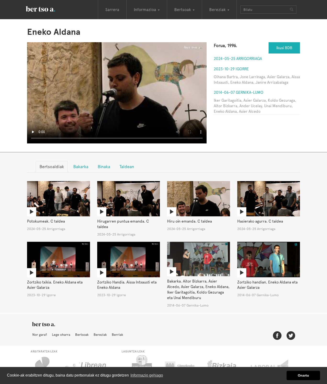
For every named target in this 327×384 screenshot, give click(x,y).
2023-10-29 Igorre (231, 69)
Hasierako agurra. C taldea (260, 221)
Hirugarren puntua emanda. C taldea (123, 224)
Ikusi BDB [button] (284, 48)
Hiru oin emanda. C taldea (189, 221)
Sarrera (112, 9)
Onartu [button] (303, 375)
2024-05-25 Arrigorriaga (238, 58)
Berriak (117, 335)
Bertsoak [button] (183, 9)
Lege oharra (61, 335)
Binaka (104, 166)
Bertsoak (82, 335)
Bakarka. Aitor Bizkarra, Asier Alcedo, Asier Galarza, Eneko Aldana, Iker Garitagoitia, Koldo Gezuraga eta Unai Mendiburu (198, 289)
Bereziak (100, 335)
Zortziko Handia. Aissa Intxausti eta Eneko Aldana (127, 285)
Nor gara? (39, 335)
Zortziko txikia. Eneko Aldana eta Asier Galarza (55, 285)
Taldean (126, 166)
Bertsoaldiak (51, 166)
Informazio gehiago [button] (146, 375)
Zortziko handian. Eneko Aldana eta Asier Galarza (267, 285)
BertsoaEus (47, 8)
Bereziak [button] (218, 9)
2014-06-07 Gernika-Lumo (238, 92)
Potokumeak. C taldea (46, 221)
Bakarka (80, 166)
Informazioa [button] (145, 9)
